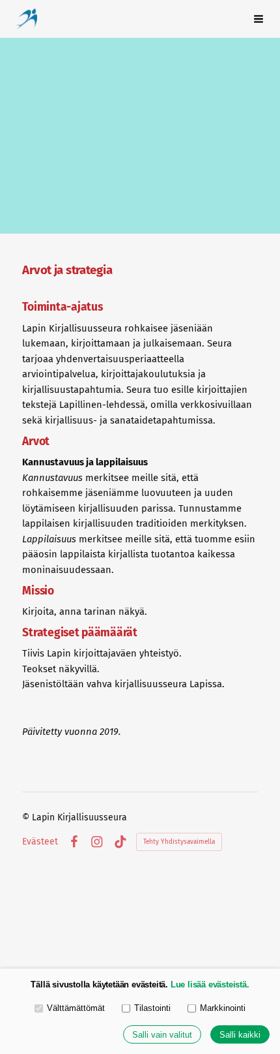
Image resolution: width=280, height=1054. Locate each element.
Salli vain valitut (162, 1035)
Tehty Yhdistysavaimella (179, 842)
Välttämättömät (76, 1008)
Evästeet (40, 841)
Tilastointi (152, 1008)
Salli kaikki (239, 1035)
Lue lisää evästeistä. (210, 984)
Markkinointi (222, 1008)
